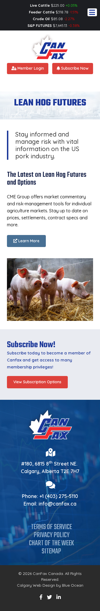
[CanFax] (50, 46)
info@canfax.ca (57, 503)
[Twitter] (49, 597)
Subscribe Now (74, 68)
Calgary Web (29, 585)
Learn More (28, 240)
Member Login (30, 68)
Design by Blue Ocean (62, 585)
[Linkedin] (58, 597)
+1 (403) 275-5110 (58, 496)
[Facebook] (40, 597)
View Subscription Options (37, 381)
